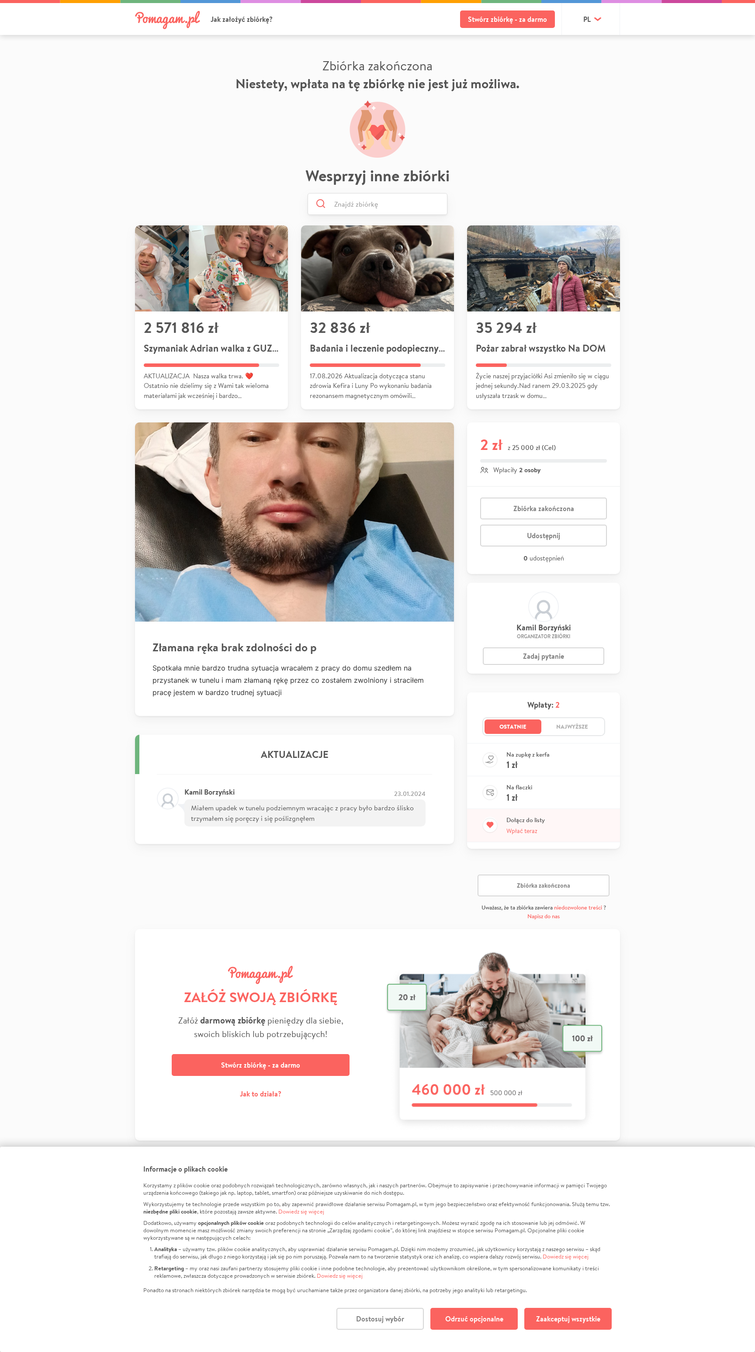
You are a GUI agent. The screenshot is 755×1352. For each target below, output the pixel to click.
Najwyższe (572, 726)
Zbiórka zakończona (543, 508)
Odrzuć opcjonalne (474, 1319)
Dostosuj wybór (380, 1319)
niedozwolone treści (578, 907)
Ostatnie (512, 726)
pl (587, 19)
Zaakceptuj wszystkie (568, 1319)
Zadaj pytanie (543, 656)
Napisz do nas (543, 916)
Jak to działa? (260, 1094)
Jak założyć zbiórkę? (242, 19)
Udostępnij (543, 535)
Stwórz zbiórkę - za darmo (507, 19)
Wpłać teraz (521, 831)
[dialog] (377, 1249)
